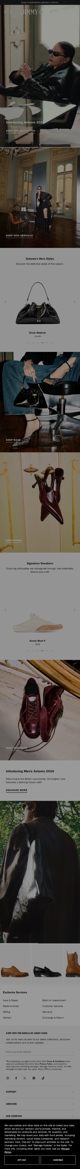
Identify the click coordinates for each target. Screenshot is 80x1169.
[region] (40, 1144)
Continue (58, 1160)
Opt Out (22, 1160)
